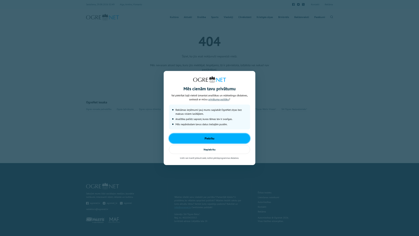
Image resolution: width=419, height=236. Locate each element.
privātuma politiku (218, 99)
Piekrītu (209, 138)
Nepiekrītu (210, 149)
